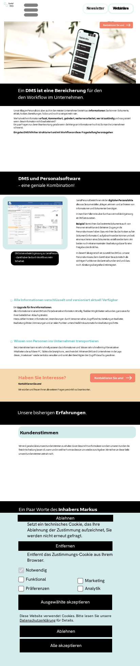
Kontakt (47, 657)
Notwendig (36, 570)
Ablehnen (65, 518)
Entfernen (65, 546)
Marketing (95, 580)
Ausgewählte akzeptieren (65, 602)
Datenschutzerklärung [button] (37, 620)
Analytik (93, 588)
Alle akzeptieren (66, 645)
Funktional (36, 579)
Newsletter (95, 8)
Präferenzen (37, 588)
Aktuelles (121, 8)
